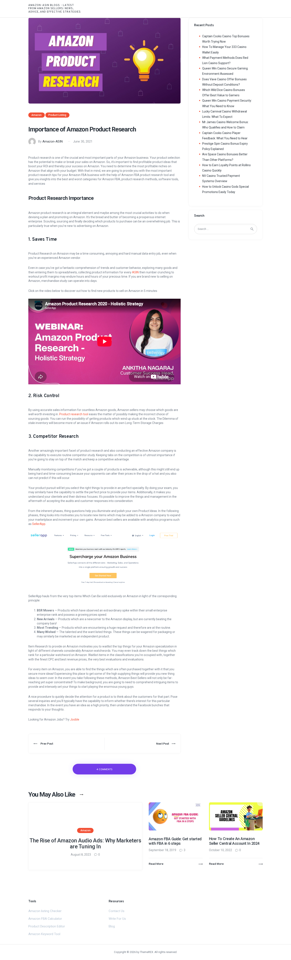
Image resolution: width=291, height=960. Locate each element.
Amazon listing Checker (45, 911)
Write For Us (117, 919)
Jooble (74, 719)
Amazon (36, 115)
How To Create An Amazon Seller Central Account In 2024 (234, 841)
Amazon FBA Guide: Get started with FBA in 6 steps (175, 841)
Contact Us (116, 911)
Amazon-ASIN (52, 141)
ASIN (135, 272)
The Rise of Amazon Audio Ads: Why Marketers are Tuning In (85, 844)
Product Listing (57, 115)
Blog (112, 926)
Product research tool (73, 414)
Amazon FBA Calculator (45, 919)
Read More (156, 864)
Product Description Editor (46, 926)
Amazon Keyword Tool (44, 934)
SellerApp (38, 524)
